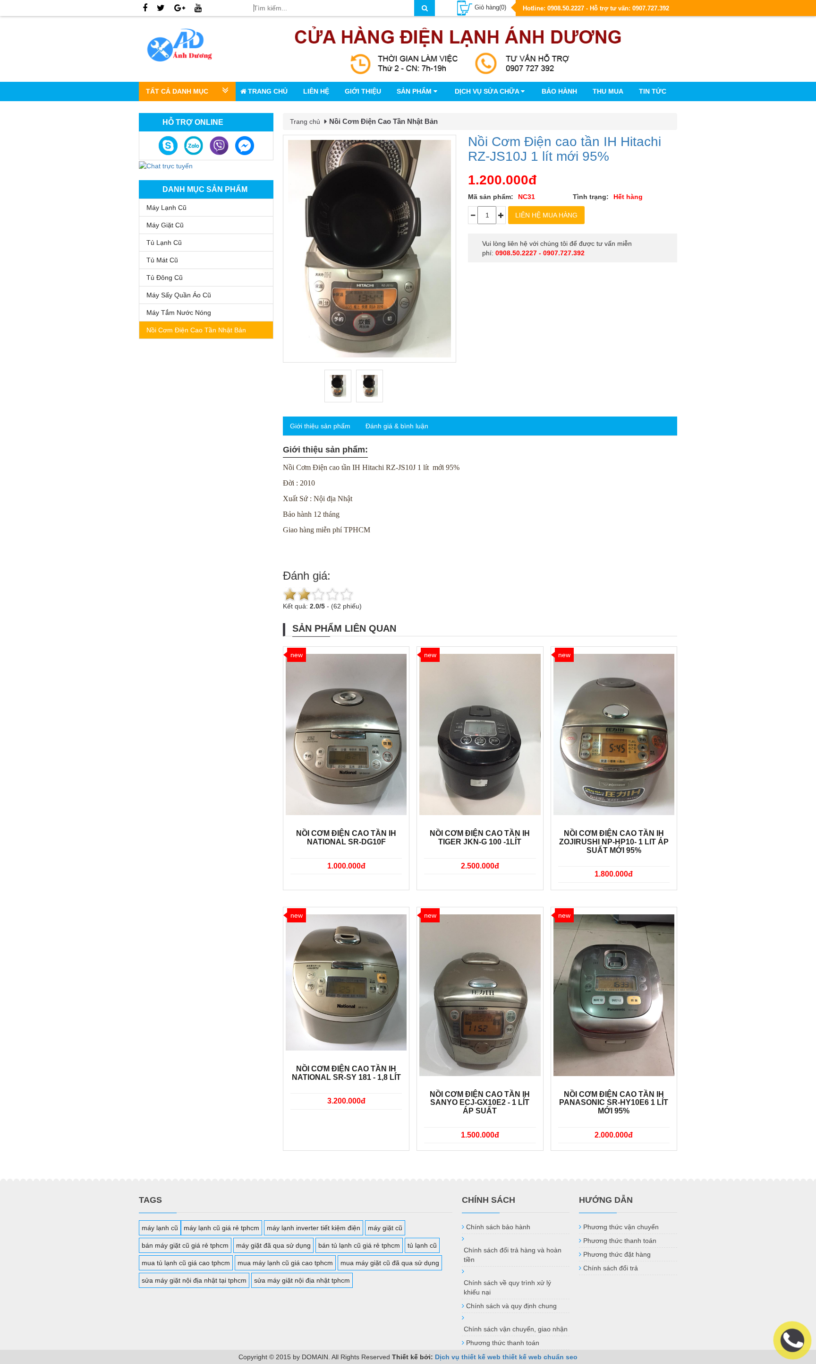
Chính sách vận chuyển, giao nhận (516, 1329)
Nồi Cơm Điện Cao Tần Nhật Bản (196, 330)
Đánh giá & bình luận (397, 426)
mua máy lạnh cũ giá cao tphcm (285, 1263)
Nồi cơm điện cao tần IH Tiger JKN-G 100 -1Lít (480, 837)
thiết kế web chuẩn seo (540, 1357)
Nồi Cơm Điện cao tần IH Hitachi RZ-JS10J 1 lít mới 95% (564, 149)
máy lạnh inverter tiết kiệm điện (313, 1228)
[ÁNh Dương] (189, 47)
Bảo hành (559, 91)
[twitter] (161, 8)
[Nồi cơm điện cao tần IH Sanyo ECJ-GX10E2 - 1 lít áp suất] (480, 995)
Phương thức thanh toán (502, 1343)
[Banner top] (458, 48)
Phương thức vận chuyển (621, 1227)
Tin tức (652, 91)
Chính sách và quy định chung (511, 1306)
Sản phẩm (415, 91)
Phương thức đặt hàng (617, 1254)
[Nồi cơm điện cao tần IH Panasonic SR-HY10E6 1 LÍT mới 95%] (614, 995)
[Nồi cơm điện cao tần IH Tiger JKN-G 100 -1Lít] (480, 735)
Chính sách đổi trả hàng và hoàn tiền (512, 1254)
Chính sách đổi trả (610, 1268)
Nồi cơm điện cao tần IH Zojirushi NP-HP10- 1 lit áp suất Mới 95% (614, 841)
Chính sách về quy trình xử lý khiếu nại (507, 1287)
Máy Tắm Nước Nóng (178, 312)
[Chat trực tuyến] (166, 165)
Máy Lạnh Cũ (166, 207)
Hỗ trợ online (192, 122)
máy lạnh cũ (160, 1228)
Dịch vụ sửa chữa (488, 91)
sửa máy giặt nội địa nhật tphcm (302, 1280)
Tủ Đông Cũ (164, 277)
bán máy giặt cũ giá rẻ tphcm (185, 1245)
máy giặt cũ (385, 1228)
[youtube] (198, 8)
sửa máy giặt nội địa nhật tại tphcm (194, 1280)
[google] (179, 8)
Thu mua (608, 91)
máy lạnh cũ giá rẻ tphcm (221, 1228)
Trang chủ (268, 91)
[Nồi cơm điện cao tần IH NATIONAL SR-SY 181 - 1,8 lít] (346, 982)
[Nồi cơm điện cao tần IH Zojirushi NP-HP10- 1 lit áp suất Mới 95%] (614, 735)
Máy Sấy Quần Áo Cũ (178, 295)
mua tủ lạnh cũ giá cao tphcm (186, 1263)
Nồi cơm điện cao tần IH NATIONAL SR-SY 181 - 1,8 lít (346, 1073)
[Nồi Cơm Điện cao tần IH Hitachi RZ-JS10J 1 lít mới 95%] (369, 249)
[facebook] (145, 8)
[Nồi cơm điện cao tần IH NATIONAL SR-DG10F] (346, 735)
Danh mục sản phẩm (204, 189)
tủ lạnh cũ (422, 1245)
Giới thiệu (363, 91)
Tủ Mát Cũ (162, 260)
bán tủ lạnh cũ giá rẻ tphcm (359, 1245)
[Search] (424, 8)
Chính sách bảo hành (498, 1227)
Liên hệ (316, 91)
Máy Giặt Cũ (165, 225)
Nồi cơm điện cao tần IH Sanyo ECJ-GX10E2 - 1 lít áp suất (480, 1102)
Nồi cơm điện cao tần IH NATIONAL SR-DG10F (346, 837)
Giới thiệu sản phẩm (320, 426)
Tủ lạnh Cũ (164, 242)
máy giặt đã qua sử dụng (273, 1245)
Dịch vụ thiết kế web (468, 1357)
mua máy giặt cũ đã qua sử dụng (389, 1263)
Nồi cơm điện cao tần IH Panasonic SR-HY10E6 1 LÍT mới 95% (613, 1102)
